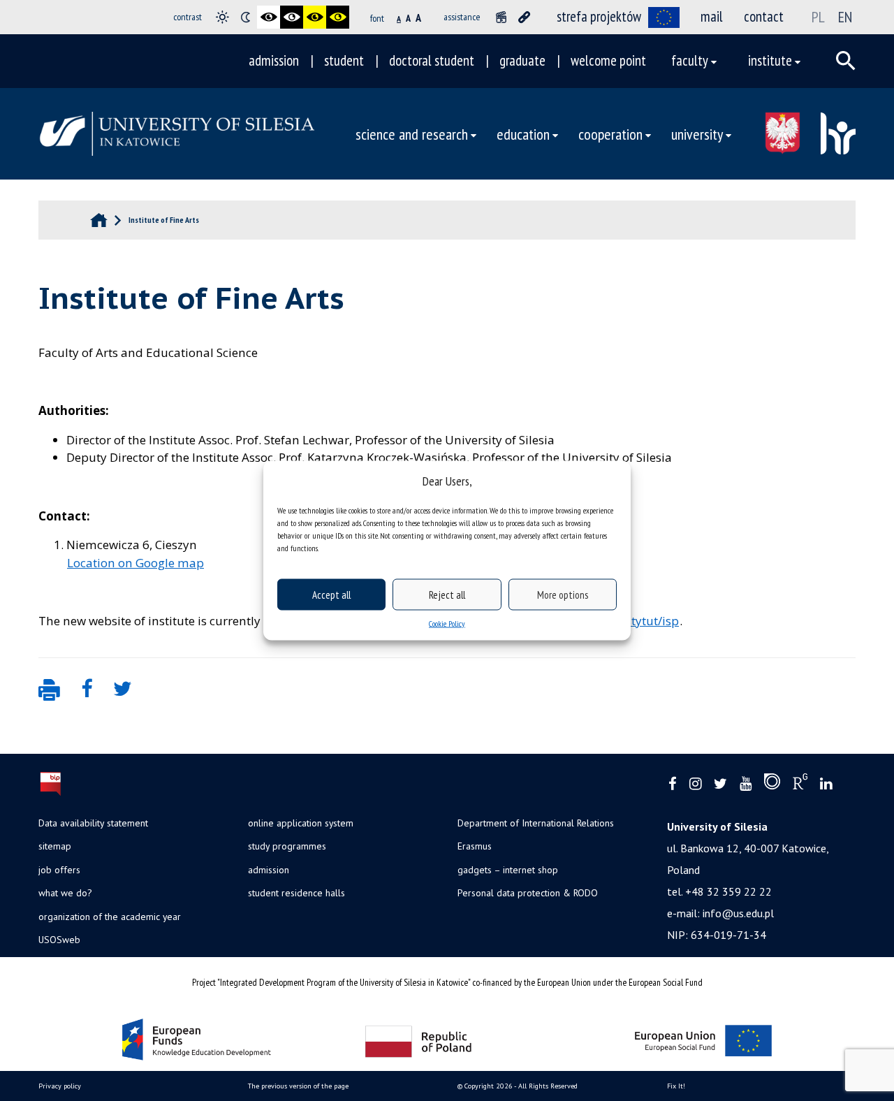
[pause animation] (501, 17)
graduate (522, 60)
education (523, 134)
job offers (59, 869)
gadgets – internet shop (507, 869)
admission (274, 60)
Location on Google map (135, 563)
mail (712, 16)
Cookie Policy (447, 623)
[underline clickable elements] (524, 17)
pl (818, 17)
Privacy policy (59, 1086)
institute (770, 60)
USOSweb (59, 939)
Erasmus (474, 846)
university (697, 134)
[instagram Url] (695, 784)
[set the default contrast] (222, 17)
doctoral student (431, 60)
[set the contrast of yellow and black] (337, 17)
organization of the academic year (109, 916)
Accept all (331, 594)
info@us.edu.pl (738, 913)
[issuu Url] (772, 784)
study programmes (287, 846)
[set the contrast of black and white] (268, 17)
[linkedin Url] (826, 784)
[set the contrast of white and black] (291, 17)
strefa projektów (599, 16)
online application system (300, 823)
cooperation (610, 134)
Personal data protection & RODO (527, 893)
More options (562, 594)
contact (764, 16)
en (845, 17)
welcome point (608, 60)
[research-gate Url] (800, 784)
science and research (412, 134)
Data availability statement (93, 823)
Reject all (447, 594)
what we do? (64, 893)
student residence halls (296, 893)
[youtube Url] (746, 784)
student (344, 60)
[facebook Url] (672, 784)
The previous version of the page (298, 1086)
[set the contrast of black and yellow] (314, 17)
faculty (689, 60)
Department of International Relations (535, 823)
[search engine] (846, 61)
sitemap (54, 846)
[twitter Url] (720, 784)
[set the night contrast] (245, 17)
